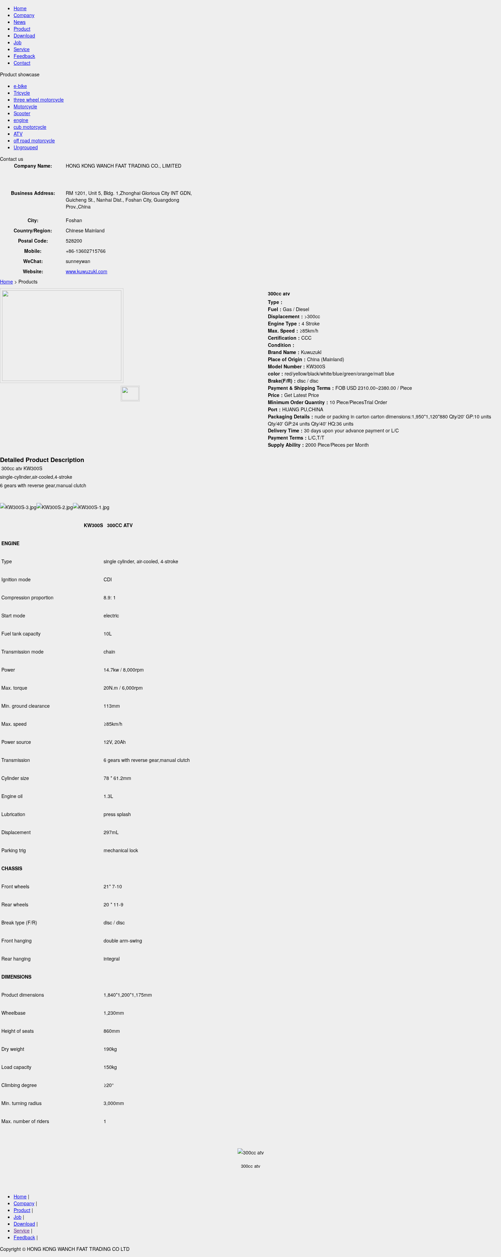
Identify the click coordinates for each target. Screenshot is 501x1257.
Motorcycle (25, 106)
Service (22, 49)
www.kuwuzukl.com (86, 271)
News (20, 21)
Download (24, 35)
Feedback (24, 55)
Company (24, 15)
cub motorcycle (30, 126)
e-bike (20, 85)
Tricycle (22, 92)
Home (20, 8)
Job (17, 42)
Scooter (22, 113)
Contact (22, 62)
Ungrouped (26, 147)
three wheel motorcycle (39, 99)
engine (21, 120)
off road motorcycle (34, 140)
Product (22, 28)
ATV (18, 133)
